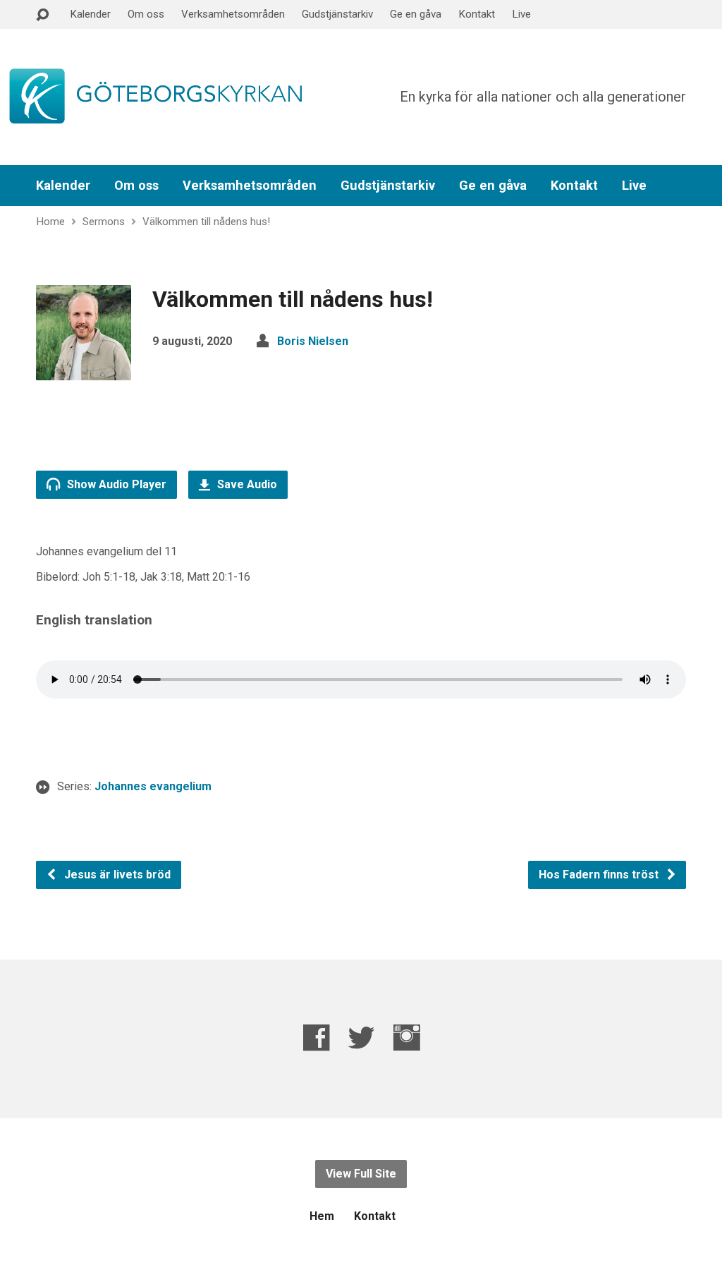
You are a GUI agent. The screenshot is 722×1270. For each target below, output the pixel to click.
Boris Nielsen (312, 341)
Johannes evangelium (153, 786)
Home (50, 221)
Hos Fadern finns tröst (600, 874)
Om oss (146, 14)
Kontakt (476, 14)
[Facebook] (316, 1037)
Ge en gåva (415, 14)
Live (521, 14)
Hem (322, 1216)
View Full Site (361, 1173)
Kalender (90, 14)
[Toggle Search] (42, 15)
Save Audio (245, 484)
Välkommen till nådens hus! (206, 221)
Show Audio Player (115, 484)
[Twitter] (361, 1037)
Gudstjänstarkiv (337, 14)
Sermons (103, 221)
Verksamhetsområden (233, 14)
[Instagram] (406, 1037)
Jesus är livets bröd (116, 874)
